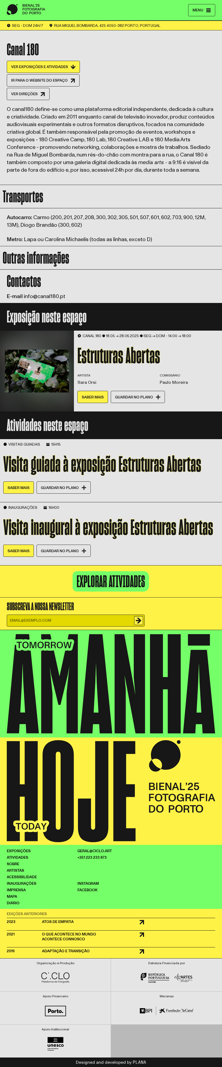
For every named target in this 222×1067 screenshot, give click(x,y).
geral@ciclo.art (94, 851)
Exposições (19, 851)
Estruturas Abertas (118, 355)
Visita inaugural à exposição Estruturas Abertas (108, 527)
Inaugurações (21, 883)
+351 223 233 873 (92, 857)
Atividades (17, 857)
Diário (13, 903)
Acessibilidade (22, 877)
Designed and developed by (111, 1062)
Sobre (13, 864)
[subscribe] (138, 620)
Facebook (87, 890)
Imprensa (16, 890)
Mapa (12, 896)
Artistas (15, 870)
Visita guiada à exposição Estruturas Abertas (102, 464)
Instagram (88, 883)
